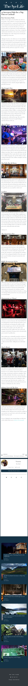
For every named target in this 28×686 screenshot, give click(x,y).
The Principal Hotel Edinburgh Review (14, 596)
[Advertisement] (14, 438)
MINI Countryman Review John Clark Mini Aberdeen (14, 616)
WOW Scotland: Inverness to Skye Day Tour (14, 576)
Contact (3, 11)
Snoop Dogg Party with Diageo (12, 657)
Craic (12, 467)
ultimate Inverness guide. (19, 420)
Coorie (9, 467)
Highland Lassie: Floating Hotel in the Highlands (14, 555)
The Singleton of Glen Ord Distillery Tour (14, 637)
